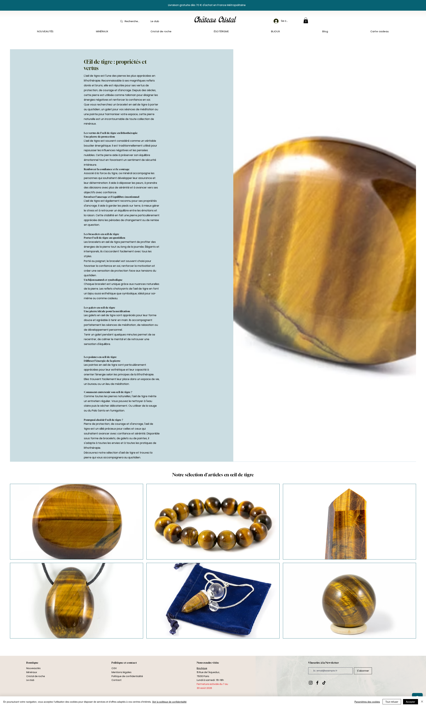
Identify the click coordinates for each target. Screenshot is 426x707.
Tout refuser (391, 701)
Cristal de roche (35, 676)
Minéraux (31, 672)
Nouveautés (33, 668)
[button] (305, 20)
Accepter (410, 701)
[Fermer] (422, 701)
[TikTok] (323, 682)
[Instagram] (310, 682)
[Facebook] (317, 682)
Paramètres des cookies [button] (367, 701)
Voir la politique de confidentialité (169, 701)
